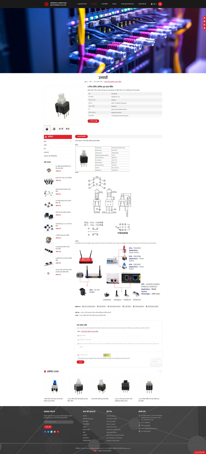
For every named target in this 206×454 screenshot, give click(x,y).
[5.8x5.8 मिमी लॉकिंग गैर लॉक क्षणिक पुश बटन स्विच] (103, 386)
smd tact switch (111, 416)
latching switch (139, 306)
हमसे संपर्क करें (142, 4)
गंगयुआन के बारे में (82, 4)
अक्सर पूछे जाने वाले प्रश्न (127, 4)
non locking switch (89, 306)
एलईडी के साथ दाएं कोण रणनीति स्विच (64, 259)
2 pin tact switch (111, 421)
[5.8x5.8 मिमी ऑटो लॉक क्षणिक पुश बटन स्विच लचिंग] (126, 386)
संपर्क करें (92, 121)
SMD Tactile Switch (112, 432)
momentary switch (153, 306)
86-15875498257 (146, 431)
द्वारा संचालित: (123, 448)
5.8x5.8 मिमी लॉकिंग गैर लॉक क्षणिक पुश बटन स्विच (102, 400)
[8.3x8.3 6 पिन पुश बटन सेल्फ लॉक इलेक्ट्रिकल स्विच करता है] (79, 386)
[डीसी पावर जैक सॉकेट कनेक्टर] (49, 216)
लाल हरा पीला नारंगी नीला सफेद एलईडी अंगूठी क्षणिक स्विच (64, 271)
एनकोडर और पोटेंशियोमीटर (50, 156)
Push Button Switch (115, 306)
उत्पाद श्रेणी (94, 4)
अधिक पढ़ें (58, 171)
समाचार (114, 4)
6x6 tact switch (111, 424)
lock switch (128, 306)
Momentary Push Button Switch (115, 435)
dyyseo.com (127, 448)
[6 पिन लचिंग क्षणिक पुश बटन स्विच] (55, 386)
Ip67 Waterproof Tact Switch (114, 438)
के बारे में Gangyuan (88, 419)
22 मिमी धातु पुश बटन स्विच (62, 235)
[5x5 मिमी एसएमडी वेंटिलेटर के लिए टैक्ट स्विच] (49, 170)
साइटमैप (85, 435)
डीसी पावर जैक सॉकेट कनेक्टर (63, 212)
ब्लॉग (84, 432)
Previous (158, 371)
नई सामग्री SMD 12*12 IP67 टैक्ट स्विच (64, 225)
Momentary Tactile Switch (114, 430)
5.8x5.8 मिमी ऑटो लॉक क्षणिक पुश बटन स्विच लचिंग (92, 315)
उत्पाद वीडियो (104, 4)
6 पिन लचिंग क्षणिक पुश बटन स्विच (89, 331)
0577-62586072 (145, 423)
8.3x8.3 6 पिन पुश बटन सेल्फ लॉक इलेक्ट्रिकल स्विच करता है (95, 312)
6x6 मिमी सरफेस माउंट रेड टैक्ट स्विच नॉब (63, 202)
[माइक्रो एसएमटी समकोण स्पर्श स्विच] (49, 193)
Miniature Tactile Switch (113, 441)
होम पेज (85, 416)
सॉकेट (45, 145)
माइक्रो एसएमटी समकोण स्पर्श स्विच (63, 190)
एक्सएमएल (86, 438)
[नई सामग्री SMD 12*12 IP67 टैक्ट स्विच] (49, 228)
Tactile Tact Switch (112, 427)
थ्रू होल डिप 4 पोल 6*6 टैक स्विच (64, 178)
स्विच (90, 82)
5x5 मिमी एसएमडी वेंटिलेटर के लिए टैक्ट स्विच (63, 167)
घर (87, 82)
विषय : (87, 331)
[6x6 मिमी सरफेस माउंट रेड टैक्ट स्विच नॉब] (49, 205)
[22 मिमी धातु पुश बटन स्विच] (49, 239)
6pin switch (102, 306)
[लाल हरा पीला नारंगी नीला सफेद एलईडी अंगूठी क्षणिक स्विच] (49, 274)
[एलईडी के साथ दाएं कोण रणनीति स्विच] (49, 262)
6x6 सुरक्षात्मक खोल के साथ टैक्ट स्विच (63, 248)
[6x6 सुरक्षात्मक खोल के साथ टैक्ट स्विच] (49, 251)
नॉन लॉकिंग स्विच (98, 82)
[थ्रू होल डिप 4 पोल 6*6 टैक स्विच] (49, 182)
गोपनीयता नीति (86, 441)
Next (160, 371)
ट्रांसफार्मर (46, 152)
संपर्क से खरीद (86, 430)
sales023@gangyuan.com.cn (149, 428)
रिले (45, 149)
